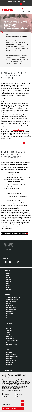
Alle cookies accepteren (9, 408)
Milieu (7, 283)
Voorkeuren (7, 397)
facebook (5, 262)
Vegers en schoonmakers (12, 340)
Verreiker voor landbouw (12, 299)
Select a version (14, 4)
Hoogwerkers (9, 305)
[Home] (7, 10)
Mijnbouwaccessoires (11, 344)
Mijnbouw (8, 289)
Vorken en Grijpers (10, 332)
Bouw (7, 275)
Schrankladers (9, 313)
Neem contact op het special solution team (13, 233)
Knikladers (8, 303)
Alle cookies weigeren (9, 401)
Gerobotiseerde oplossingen (13, 317)
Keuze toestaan (7, 404)
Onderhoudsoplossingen (12, 356)
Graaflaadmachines (11, 315)
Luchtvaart (8, 281)
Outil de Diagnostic (10, 362)
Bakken (8, 326)
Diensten (7, 349)
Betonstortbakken (10, 338)
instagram (11, 261)
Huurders (8, 287)
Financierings (9, 352)
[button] (28, 10)
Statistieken (20, 394)
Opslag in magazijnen (11, 307)
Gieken (8, 334)
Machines (8, 294)
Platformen (9, 336)
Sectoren (8, 270)
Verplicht (6, 394)
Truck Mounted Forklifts (18, 129)
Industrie (8, 277)
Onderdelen (9, 358)
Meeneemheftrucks (11, 309)
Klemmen (8, 328)
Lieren (7, 342)
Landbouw (8, 273)
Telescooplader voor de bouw (13, 297)
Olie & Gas (8, 279)
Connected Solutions (11, 360)
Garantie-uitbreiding (11, 354)
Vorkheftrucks (9, 311)
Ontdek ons (8, 370)
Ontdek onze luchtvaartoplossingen (12, 143)
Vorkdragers (9, 330)
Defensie (8, 285)
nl (27, 246)
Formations (9, 364)
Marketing (19, 397)
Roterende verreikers (11, 301)
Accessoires (8, 323)
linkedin (19, 261)
